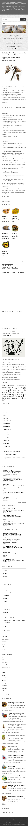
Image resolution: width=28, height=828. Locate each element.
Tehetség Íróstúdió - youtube (10, 521)
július (5, 432)
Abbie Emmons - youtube (9, 546)
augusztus (6, 429)
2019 (4, 463)
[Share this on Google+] (9, 199)
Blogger (16, 820)
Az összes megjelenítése (22, 502)
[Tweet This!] (7, 199)
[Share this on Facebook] (5, 199)
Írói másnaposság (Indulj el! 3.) (10, 498)
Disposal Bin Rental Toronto (19, 824)
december (6, 420)
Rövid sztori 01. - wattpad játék (15, 796)
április (5, 440)
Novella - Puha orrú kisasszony (12, 451)
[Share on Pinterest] (11, 199)
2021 (4, 415)
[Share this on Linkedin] (12, 199)
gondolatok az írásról (17, 389)
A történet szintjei (12, 746)
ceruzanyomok (20, 385)
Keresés (23, 19)
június (5, 434)
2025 (4, 407)
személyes (22, 396)
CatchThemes (12, 822)
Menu (4, 23)
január (5, 449)
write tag (8, 58)
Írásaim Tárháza (7, 491)
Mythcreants (6, 552)
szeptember (7, 426)
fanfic (20, 387)
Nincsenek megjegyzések (9, 60)
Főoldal (13, 261)
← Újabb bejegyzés (7, 261)
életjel (13, 387)
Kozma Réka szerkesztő (9, 515)
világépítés (14, 398)
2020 (4, 418)
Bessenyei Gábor (7, 470)
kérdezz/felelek (6, 394)
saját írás (11, 396)
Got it (18, 13)
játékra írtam (20, 391)
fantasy (24, 387)
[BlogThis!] (4, 201)
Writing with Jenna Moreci (10, 533)
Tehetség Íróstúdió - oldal (9, 508)
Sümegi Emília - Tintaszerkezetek (18, 819)
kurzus (16, 394)
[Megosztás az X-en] (6, 201)
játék (4, 58)
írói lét (4, 391)
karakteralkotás (19, 392)
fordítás (6, 389)
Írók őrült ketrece (6, 335)
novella (22, 394)
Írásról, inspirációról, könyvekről (11, 478)
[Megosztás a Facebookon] (7, 201)
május (5, 437)
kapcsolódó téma (6, 392)
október (6, 423)
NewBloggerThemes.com (8, 824)
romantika (4, 396)
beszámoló (11, 385)
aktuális (3, 385)
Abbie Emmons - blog (8, 559)
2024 (4, 409)
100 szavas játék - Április (14, 775)
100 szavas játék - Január (10, 454)
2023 (4, 412)
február (6, 446)
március (6, 443)
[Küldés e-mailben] (3, 201)
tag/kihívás (7, 398)
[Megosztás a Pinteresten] (9, 201)
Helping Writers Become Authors (11, 539)
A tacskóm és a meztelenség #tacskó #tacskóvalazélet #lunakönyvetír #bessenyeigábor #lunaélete (12, 473)
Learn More (12, 13)
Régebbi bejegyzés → (20, 261)
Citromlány (6, 497)
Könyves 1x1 (6, 484)
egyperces (5, 387)
